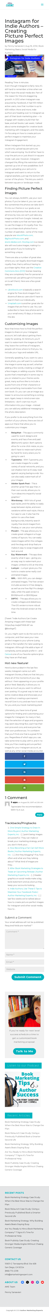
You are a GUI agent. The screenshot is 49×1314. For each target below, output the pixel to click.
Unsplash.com (14, 303)
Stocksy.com (28, 242)
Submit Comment (27, 977)
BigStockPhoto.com (14, 239)
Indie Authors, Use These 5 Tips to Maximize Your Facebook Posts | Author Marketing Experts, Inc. (25, 892)
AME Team (10, 1287)
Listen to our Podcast (23, 1065)
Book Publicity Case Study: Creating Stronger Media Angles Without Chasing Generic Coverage (24, 1166)
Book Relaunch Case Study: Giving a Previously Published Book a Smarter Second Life (22, 1136)
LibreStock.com (15, 290)
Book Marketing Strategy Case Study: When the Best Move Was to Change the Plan (24, 1125)
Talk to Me (24, 1051)
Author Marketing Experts (31, 1310)
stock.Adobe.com (13, 242)
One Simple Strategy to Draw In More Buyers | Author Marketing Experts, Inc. (24, 831)
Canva (8, 654)
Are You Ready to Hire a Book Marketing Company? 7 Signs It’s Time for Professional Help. (24, 1155)
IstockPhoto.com (25, 235)
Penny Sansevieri (16, 46)
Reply (39, 815)
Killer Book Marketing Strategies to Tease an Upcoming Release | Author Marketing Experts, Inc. (25, 871)
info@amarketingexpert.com (18, 1274)
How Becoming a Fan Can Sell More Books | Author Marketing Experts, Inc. (26, 851)
